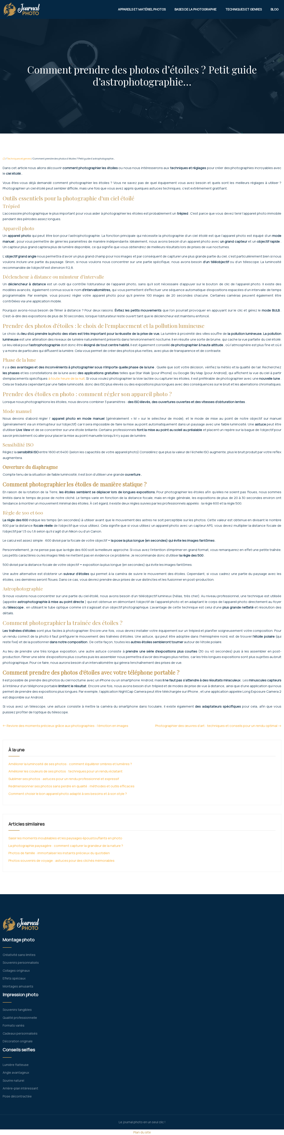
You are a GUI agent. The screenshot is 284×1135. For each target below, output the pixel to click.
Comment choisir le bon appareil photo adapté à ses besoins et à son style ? (67, 793)
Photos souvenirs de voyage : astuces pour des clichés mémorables (61, 860)
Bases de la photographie (196, 9)
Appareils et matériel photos (142, 9)
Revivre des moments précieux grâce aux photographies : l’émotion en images (67, 725)
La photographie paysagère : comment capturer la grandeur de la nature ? (65, 845)
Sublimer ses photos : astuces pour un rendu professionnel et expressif (63, 778)
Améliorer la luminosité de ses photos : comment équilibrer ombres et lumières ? (70, 764)
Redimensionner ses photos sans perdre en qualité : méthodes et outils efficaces (71, 786)
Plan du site (142, 1132)
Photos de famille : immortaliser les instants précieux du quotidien (59, 853)
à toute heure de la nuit (66, 378)
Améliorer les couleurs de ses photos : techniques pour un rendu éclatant (65, 771)
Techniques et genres (243, 9)
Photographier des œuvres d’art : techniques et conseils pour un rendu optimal (216, 725)
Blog (274, 9)
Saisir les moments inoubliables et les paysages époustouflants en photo (65, 838)
